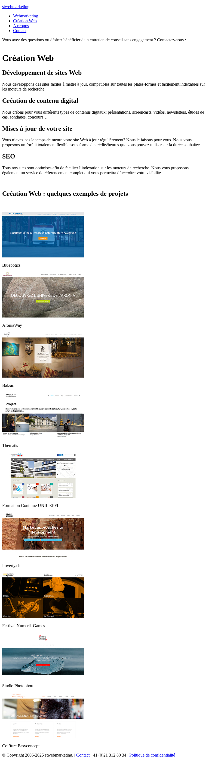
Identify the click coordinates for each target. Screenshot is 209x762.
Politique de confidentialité (152, 755)
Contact (83, 755)
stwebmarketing (15, 6)
